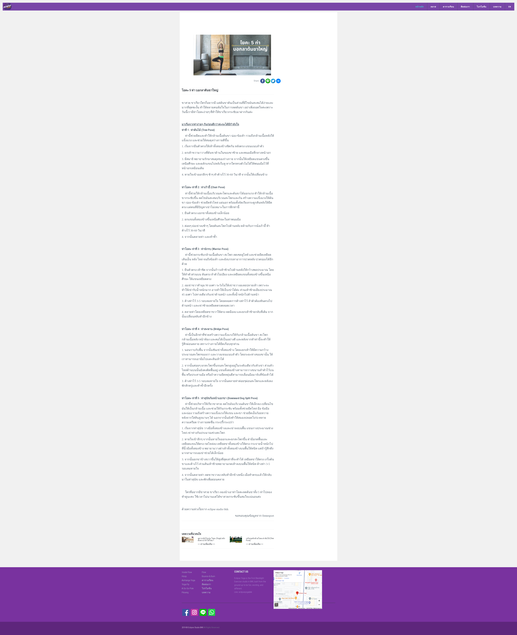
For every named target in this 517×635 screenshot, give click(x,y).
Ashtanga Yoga (188, 580)
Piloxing (185, 592)
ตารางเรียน (448, 7)
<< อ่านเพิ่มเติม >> (206, 544)
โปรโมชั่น (481, 7)
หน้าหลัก (419, 7)
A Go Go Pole (188, 588)
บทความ (497, 7)
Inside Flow (187, 572)
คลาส (433, 7)
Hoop (184, 576)
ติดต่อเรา (465, 7)
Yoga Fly (185, 584)
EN (509, 7)
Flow (204, 572)
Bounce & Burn (208, 576)
